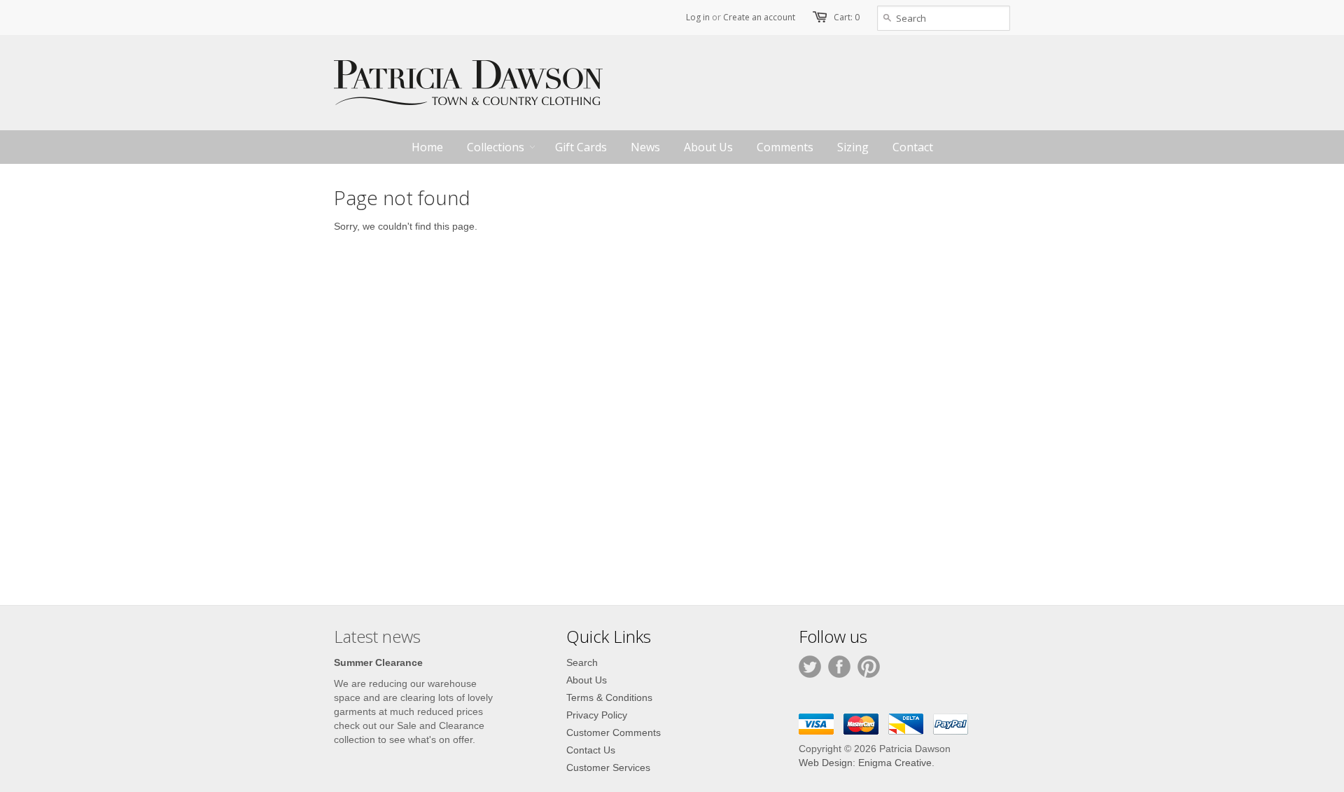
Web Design (826, 762)
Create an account (759, 17)
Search (582, 662)
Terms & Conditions (609, 697)
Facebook (839, 666)
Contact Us (590, 750)
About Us (586, 680)
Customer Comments (613, 732)
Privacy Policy (596, 715)
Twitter (810, 666)
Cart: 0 (847, 17)
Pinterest (869, 666)
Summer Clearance (378, 662)
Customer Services (608, 767)
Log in (698, 17)
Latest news (377, 636)
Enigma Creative (895, 762)
